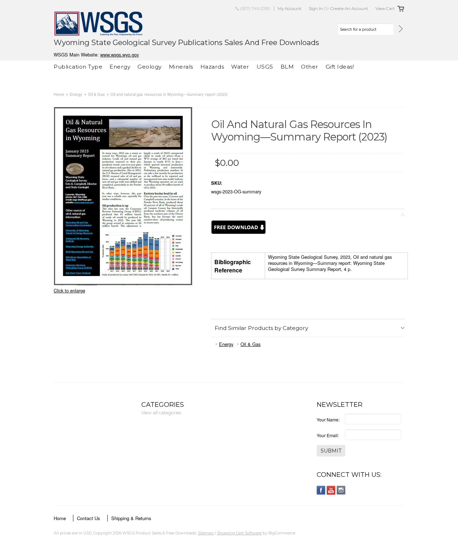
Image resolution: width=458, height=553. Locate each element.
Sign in (316, 8)
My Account (290, 8)
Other (309, 66)
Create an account (349, 8)
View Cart (385, 8)
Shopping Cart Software (239, 532)
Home (59, 94)
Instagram (341, 490)
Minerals (181, 66)
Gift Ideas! (340, 66)
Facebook (321, 490)
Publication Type (78, 66)
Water (240, 66)
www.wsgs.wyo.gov (119, 54)
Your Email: (328, 435)
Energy (119, 66)
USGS (265, 66)
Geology (149, 66)
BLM (287, 66)
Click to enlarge (69, 290)
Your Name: (328, 419)
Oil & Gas (96, 94)
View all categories (161, 412)
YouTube (331, 490)
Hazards (212, 66)
